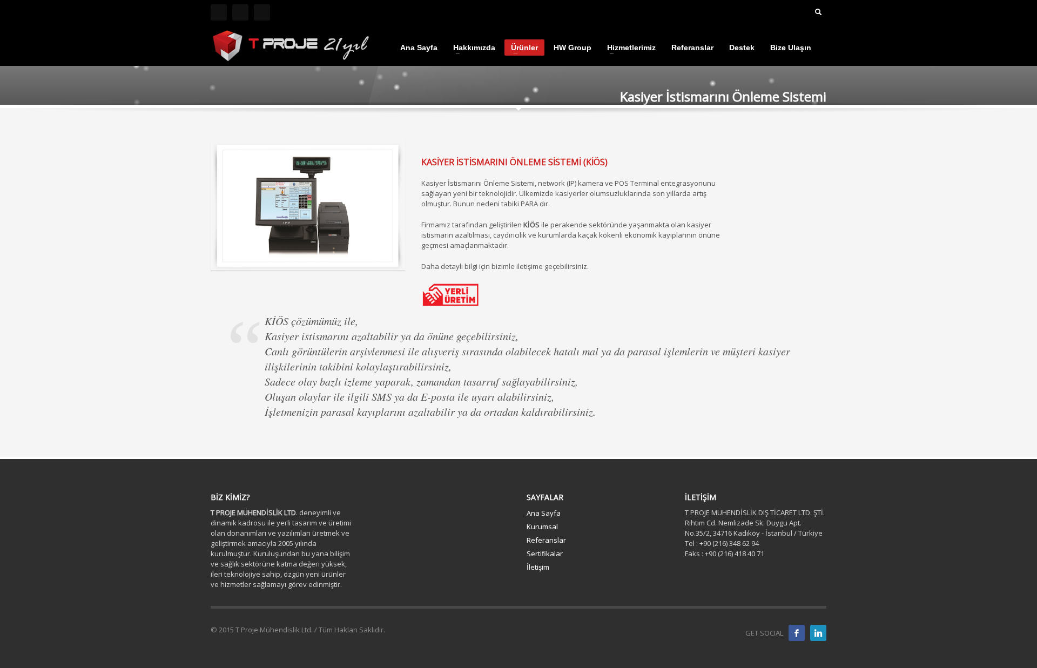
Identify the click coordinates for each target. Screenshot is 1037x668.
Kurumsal (542, 526)
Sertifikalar (545, 553)
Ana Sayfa (544, 513)
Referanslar (546, 540)
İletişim (538, 567)
